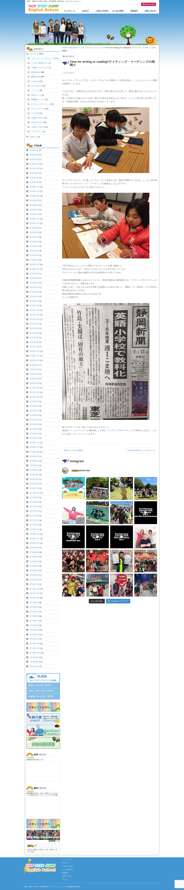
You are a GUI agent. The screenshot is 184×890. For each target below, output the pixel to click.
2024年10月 (34, 196)
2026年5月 (34, 150)
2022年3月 (34, 296)
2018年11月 (34, 447)
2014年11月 (34, 648)
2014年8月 (34, 661)
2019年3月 (34, 429)
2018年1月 (34, 488)
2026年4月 (34, 154)
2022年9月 (34, 273)
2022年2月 (34, 301)
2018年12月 (34, 442)
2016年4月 (34, 570)
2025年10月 (34, 168)
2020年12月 (34, 351)
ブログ (64, 879)
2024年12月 (34, 186)
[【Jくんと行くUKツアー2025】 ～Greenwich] (145, 585)
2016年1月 (34, 584)
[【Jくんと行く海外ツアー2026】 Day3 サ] (73, 536)
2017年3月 (34, 520)
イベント (35, 90)
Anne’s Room (37, 122)
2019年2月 (34, 433)
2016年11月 (34, 538)
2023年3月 (34, 255)
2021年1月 (34, 346)
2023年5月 (34, 246)
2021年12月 (34, 310)
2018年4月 (34, 474)
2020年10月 (34, 360)
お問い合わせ (150, 11)
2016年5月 (34, 566)
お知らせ (33, 136)
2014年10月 (34, 652)
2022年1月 (34, 305)
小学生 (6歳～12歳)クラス (43, 697)
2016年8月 (34, 552)
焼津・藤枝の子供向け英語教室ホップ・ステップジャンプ (45, 886)
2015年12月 (34, 588)
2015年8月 (34, 607)
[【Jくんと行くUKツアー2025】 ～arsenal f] (121, 585)
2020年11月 (34, 355)
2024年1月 (34, 214)
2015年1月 (34, 639)
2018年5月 (34, 470)
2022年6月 (34, 282)
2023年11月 (34, 223)
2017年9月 (34, 497)
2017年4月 (34, 515)
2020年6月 (34, 374)
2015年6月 (34, 616)
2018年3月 (34, 479)
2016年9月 (34, 547)
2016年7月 (34, 556)
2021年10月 (34, 319)
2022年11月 (34, 264)
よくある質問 (118, 11)
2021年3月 (34, 337)
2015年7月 (34, 611)
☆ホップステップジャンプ (91, 47)
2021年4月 (34, 333)
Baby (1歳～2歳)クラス (43, 685)
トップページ (69, 11)
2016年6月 (34, 561)
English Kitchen (37, 118)
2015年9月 (34, 602)
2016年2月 (34, 579)
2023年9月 (34, 228)
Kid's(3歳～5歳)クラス (43, 691)
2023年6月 (34, 241)
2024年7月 (34, 200)
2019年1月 (34, 438)
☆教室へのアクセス (39, 67)
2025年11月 (34, 164)
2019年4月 (34, 424)
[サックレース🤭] (121, 488)
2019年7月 (34, 410)
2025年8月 (34, 173)
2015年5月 (34, 620)
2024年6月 (34, 205)
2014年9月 (34, 657)
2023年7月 (34, 237)
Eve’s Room (36, 85)
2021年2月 (34, 342)
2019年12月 (34, 387)
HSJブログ (74, 47)
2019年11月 (34, 392)
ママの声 (35, 113)
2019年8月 (34, 406)
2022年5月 (34, 287)
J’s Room (35, 81)
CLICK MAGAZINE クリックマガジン (140, 450)
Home (64, 47)
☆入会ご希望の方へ (39, 63)
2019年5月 (34, 419)
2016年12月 (34, 534)
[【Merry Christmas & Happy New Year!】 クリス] (97, 561)
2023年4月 (34, 250)
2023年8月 (34, 232)
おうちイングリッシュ (40, 104)
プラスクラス (36, 131)
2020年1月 (34, 383)
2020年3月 (34, 378)
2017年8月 (34, 502)
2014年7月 (34, 666)
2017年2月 (34, 524)
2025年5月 (34, 177)
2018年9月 (34, 456)
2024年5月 (34, 209)
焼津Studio (35, 72)
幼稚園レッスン (37, 99)
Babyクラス (36, 95)
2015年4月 (34, 625)
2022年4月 (34, 291)
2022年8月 (34, 278)
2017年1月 (34, 529)
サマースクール (37, 108)
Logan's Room (37, 127)
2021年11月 (34, 314)
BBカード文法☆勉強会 (73, 450)
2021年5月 (34, 328)
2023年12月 (34, 218)
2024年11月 (34, 191)
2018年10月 (34, 451)
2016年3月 (34, 575)
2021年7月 (34, 323)
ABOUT (85, 11)
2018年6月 (34, 465)
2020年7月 (34, 369)
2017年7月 (34, 506)
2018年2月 (34, 483)
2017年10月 (34, 493)
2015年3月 (34, 630)
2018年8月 (34, 460)
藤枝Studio (35, 76)
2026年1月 (34, 159)
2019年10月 (34, 397)
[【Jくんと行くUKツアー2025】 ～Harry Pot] (97, 585)
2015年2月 (34, 634)
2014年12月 (34, 643)
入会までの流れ (102, 11)
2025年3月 (34, 182)
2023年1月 (34, 259)
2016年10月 (34, 543)
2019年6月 (34, 415)
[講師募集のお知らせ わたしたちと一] (145, 536)
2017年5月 (34, 511)
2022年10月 (34, 269)
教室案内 (134, 11)
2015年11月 (34, 593)
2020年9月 (34, 365)
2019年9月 (34, 401)
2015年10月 (34, 598)
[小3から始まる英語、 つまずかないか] (73, 488)
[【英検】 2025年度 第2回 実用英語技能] (121, 561)
